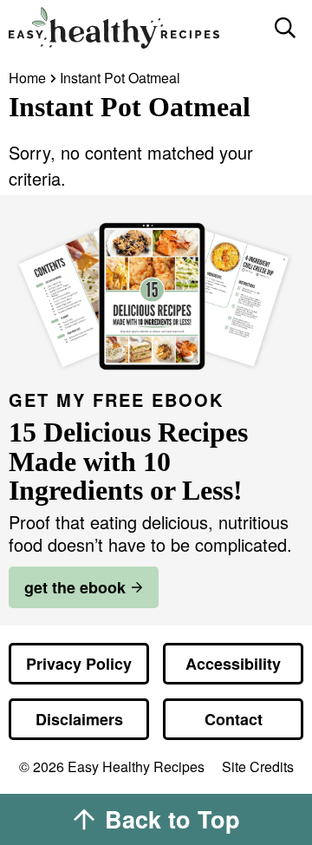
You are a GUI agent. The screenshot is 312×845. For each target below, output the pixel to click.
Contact (234, 719)
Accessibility (233, 663)
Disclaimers (79, 719)
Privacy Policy (79, 663)
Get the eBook (75, 587)
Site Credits (258, 767)
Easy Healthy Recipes (134, 28)
